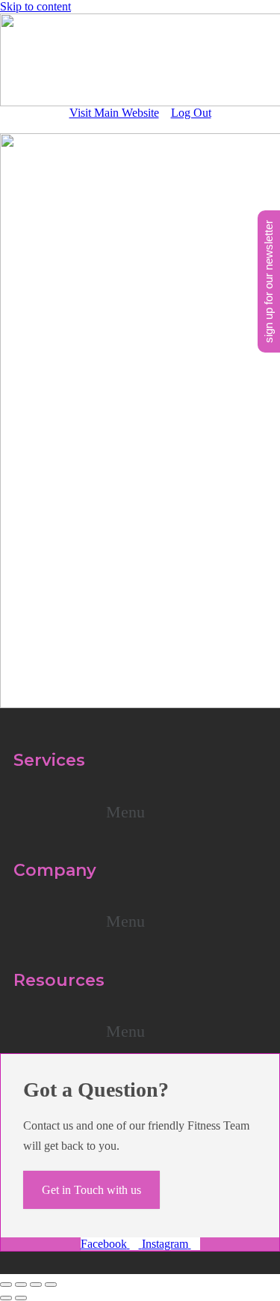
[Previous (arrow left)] (6, 1298)
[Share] (36, 1284)
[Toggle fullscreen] (21, 1284)
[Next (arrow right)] (21, 1298)
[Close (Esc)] (51, 1284)
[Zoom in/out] (6, 1284)
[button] (139, 812)
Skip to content (35, 6)
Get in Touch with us (91, 1189)
